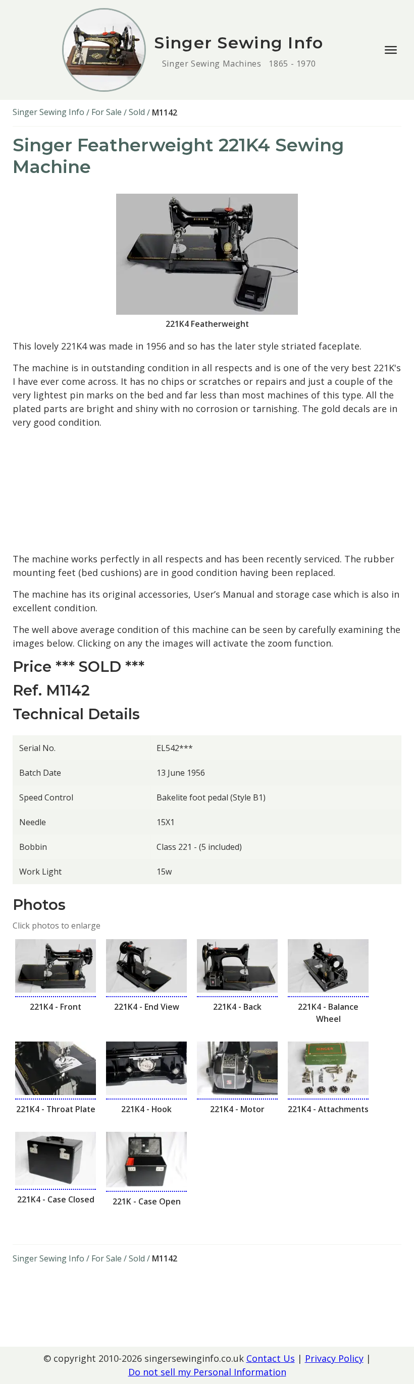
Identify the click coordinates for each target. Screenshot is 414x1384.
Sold (137, 112)
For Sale (106, 112)
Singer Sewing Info (48, 112)
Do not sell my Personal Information (207, 1372)
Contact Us (270, 1358)
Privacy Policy (334, 1358)
